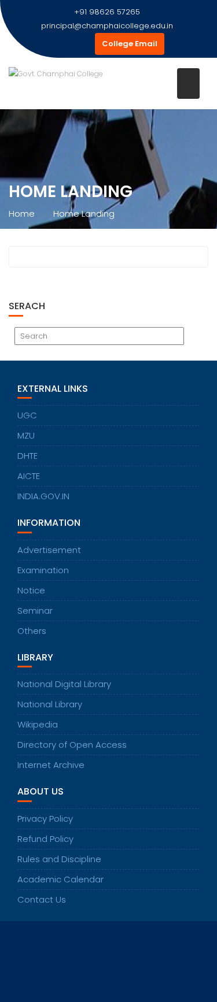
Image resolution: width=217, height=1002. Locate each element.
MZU (26, 435)
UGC (27, 415)
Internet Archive (50, 765)
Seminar (35, 610)
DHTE (27, 456)
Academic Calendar (60, 879)
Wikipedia (37, 724)
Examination (43, 570)
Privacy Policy (45, 818)
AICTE (28, 476)
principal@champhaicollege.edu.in (107, 25)
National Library (49, 704)
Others (31, 631)
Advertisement (49, 550)
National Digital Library (64, 684)
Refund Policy (45, 839)
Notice (31, 590)
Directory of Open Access (72, 744)
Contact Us (41, 899)
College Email (129, 43)
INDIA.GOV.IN (43, 496)
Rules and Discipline (59, 859)
